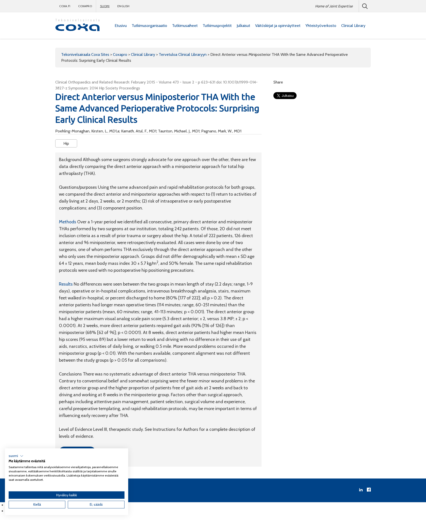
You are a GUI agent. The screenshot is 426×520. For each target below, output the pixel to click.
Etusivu (121, 25)
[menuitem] (120, 26)
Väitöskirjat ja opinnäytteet (278, 25)
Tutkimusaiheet (185, 25)
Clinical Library (353, 25)
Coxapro (85, 6)
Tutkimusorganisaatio (149, 25)
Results (66, 284)
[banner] (77, 25)
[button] (16, 456)
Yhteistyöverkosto (320, 25)
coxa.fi (64, 6)
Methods (68, 222)
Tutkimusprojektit (217, 25)
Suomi (105, 6)
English (123, 6)
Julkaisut (243, 25)
